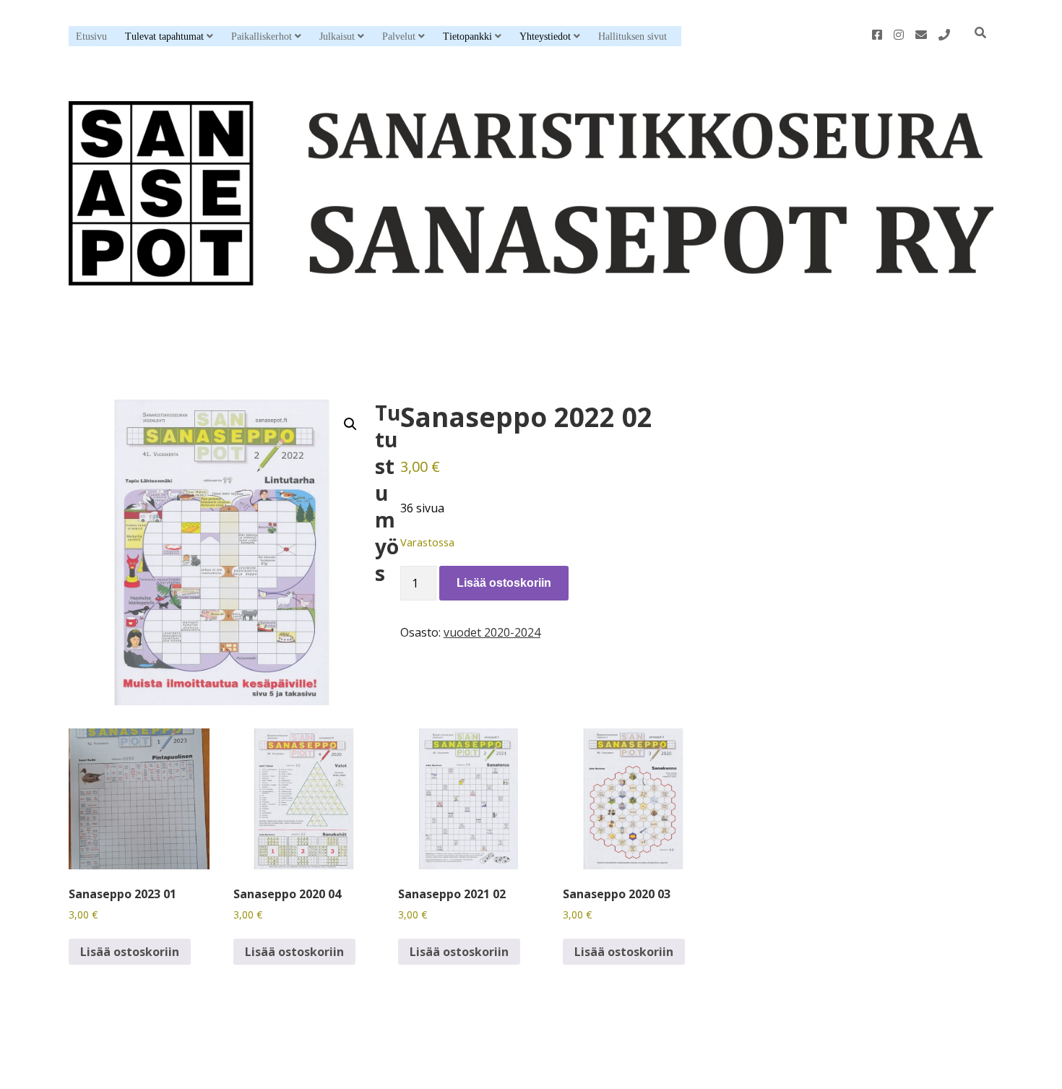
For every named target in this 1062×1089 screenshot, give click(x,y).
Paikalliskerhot (261, 36)
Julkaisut (337, 36)
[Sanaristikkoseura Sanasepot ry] (531, 273)
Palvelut (398, 36)
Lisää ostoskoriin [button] (129, 952)
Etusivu (91, 36)
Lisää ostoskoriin (504, 583)
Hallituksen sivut (632, 36)
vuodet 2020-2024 (492, 632)
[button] (350, 424)
